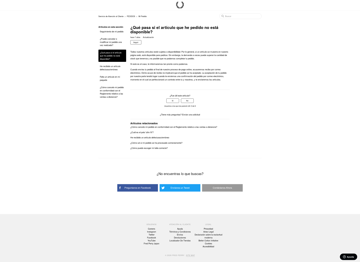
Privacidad (208, 228)
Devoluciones (180, 237)
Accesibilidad (208, 246)
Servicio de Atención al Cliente (111, 16)
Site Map (190, 255)
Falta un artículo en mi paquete (110, 78)
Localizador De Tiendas (180, 240)
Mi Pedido (143, 16)
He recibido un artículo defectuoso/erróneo (110, 68)
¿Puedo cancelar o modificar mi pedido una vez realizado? (111, 42)
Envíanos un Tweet (180, 187)
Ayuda (180, 228)
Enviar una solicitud (191, 114)
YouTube (152, 240)
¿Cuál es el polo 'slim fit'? (142, 132)
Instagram (151, 231)
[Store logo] (180, 5)
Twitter (152, 234)
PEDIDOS (131, 16)
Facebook (151, 237)
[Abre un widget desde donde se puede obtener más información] (348, 257)
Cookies (208, 243)
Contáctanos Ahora (222, 187)
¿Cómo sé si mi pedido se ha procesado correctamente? (156, 142)
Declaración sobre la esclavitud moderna (208, 236)
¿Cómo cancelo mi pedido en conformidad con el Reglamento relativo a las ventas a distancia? (112, 92)
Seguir (135, 42)
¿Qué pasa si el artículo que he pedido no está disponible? (111, 55)
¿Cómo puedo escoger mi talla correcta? (149, 147)
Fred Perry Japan (151, 243)
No (187, 100)
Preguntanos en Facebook (137, 187)
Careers (151, 228)
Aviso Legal (208, 231)
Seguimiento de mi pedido (111, 31)
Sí (172, 100)
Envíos (180, 234)
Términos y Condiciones (180, 231)
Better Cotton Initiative (208, 240)
